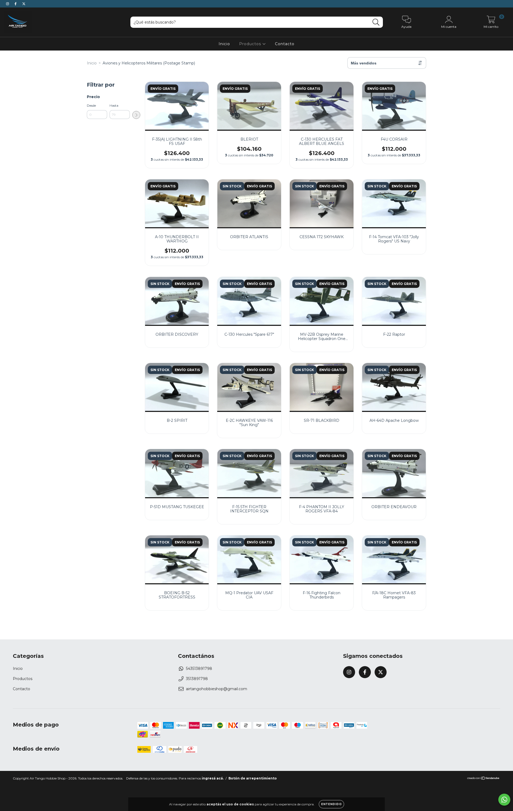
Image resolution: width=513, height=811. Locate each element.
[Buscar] (376, 22)
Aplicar (136, 115)
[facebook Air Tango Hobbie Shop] (16, 3)
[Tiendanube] (483, 779)
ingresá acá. (213, 778)
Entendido (331, 804)
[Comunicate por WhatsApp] (504, 800)
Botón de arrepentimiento (252, 778)
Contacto (284, 43)
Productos (250, 43)
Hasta (114, 105)
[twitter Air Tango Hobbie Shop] (23, 3)
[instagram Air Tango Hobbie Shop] (8, 3)
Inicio (224, 43)
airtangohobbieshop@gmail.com (216, 688)
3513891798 (197, 678)
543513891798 (199, 668)
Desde (91, 105)
